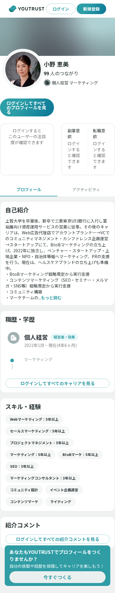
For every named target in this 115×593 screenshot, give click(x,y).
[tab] (29, 189)
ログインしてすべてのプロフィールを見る (26, 107)
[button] (57, 37)
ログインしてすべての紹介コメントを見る (57, 539)
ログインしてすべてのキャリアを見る (57, 383)
